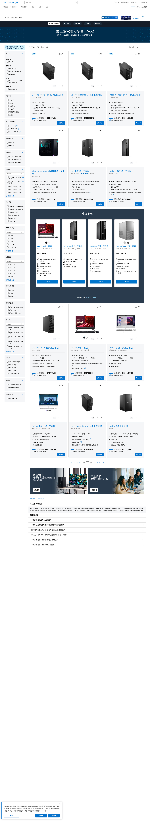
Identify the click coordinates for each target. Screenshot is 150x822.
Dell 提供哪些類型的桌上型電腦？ (41, 520)
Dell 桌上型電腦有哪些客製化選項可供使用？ (44, 540)
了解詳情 (94, 490)
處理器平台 (9, 394)
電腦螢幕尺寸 (10, 139)
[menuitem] (14, 7)
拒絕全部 (41, 815)
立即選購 (36, 490)
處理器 (8, 169)
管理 (11, 815)
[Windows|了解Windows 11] (109, 17)
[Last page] (103, 462)
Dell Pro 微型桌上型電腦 (120, 171)
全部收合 (41, 498)
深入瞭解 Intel (136, 18)
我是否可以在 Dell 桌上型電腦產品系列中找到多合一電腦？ (49, 535)
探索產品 (61, 123)
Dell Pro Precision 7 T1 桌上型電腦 (86, 426)
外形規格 (8, 96)
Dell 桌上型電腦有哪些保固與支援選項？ (43, 545)
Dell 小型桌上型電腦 (80, 171)
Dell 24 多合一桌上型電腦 (121, 348)
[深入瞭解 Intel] (126, 17)
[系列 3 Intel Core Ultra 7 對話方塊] (23, 177)
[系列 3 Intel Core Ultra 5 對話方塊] (23, 181)
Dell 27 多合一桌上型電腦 (43, 426)
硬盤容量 (8, 257)
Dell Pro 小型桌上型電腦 (99, 246)
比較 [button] (61, 54)
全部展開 (32, 498)
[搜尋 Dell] (76, 2)
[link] (125, 2)
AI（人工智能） (10, 122)
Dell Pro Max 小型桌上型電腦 (45, 348)
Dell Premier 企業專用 (141, 7)
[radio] (84, 338)
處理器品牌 (9, 152)
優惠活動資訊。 (92, 297)
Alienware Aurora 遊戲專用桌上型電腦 (48, 172)
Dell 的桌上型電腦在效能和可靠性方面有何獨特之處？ (47, 525)
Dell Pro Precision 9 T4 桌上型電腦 (86, 95)
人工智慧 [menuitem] (5, 7)
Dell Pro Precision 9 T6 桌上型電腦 (125, 95)
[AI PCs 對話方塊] (17, 126)
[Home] (5, 18)
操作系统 (8, 202)
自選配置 (47, 281)
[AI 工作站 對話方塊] (18, 129)
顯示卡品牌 (9, 303)
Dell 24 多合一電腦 (44, 246)
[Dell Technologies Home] (10, 2)
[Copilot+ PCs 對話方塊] (19, 131)
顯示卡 (8, 320)
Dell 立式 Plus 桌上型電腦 (126, 246)
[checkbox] (10, 62)
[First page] (71, 462)
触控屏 (8, 380)
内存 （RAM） (10, 228)
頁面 (83, 462)
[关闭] (59, 804)
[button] (117, 2)
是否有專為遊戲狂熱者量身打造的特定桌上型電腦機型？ (48, 530)
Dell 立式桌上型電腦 (118, 426)
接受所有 (53, 815)
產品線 (8, 54)
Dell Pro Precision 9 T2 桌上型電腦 (47, 95)
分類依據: (131, 47)
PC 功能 (8, 358)
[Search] (21, 174)
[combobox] (51, 2)
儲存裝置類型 (10, 286)
